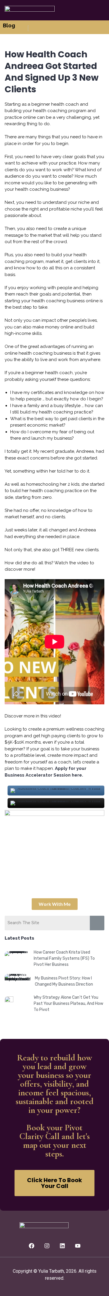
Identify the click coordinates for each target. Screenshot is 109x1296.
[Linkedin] (62, 1245)
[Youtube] (77, 1245)
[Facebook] (31, 1245)
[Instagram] (46, 1245)
